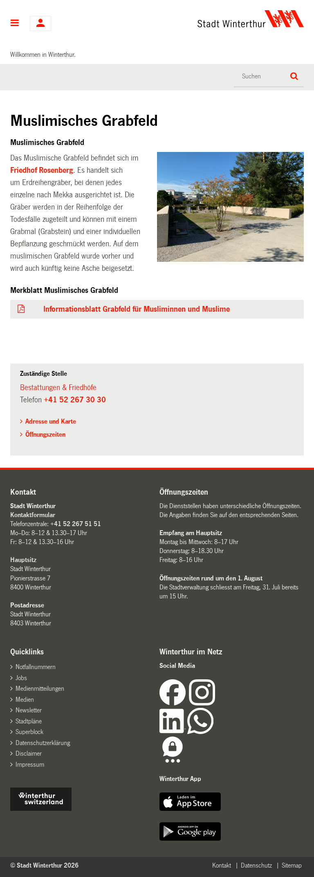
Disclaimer (29, 753)
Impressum (30, 764)
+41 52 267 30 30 (75, 400)
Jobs (21, 677)
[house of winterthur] (41, 808)
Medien (25, 699)
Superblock (29, 731)
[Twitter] (216, 703)
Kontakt (221, 865)
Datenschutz (256, 865)
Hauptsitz (23, 559)
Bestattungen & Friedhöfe (58, 388)
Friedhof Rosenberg (41, 170)
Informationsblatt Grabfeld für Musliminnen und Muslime (136, 309)
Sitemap (292, 865)
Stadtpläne (29, 721)
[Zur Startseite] (198, 18)
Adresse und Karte (50, 421)
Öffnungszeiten (45, 434)
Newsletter (29, 710)
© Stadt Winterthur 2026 (44, 865)
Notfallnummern (36, 666)
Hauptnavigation (15, 23)
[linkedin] (173, 731)
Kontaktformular (32, 514)
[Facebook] (174, 703)
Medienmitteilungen (40, 688)
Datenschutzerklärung (43, 742)
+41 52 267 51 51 (75, 523)
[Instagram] (202, 703)
